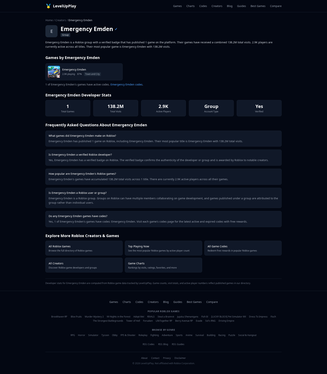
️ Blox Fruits (76, 316)
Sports (179, 335)
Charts (190, 6)
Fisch (273, 316)
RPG (73, 335)
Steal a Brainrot (166, 316)
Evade (199, 320)
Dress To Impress (258, 316)
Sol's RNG (210, 320)
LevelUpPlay (64, 6)
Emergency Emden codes (126, 84)
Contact (155, 358)
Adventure (167, 335)
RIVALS (151, 316)
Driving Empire (226, 320)
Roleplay (143, 335)
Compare (276, 6)
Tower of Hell (133, 320)
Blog (230, 6)
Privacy (167, 358)
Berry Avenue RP (184, 320)
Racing (221, 335)
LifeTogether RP (164, 320)
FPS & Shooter (128, 335)
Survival (199, 335)
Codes (203, 6)
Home (49, 20)
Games (177, 6)
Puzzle (231, 335)
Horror (81, 335)
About (144, 358)
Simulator (93, 335)
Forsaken (148, 320)
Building (211, 335)
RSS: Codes (148, 344)
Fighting (154, 335)
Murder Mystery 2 (94, 316)
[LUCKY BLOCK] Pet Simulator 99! (228, 316)
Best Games (258, 6)
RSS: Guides (178, 344)
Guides (241, 6)
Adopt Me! (138, 316)
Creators (217, 6)
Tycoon (105, 335)
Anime (189, 335)
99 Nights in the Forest (118, 316)
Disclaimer (180, 358)
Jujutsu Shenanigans (187, 316)
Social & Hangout (247, 335)
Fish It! (204, 316)
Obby (115, 335)
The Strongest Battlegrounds (108, 320)
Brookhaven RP (59, 316)
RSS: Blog (163, 344)
